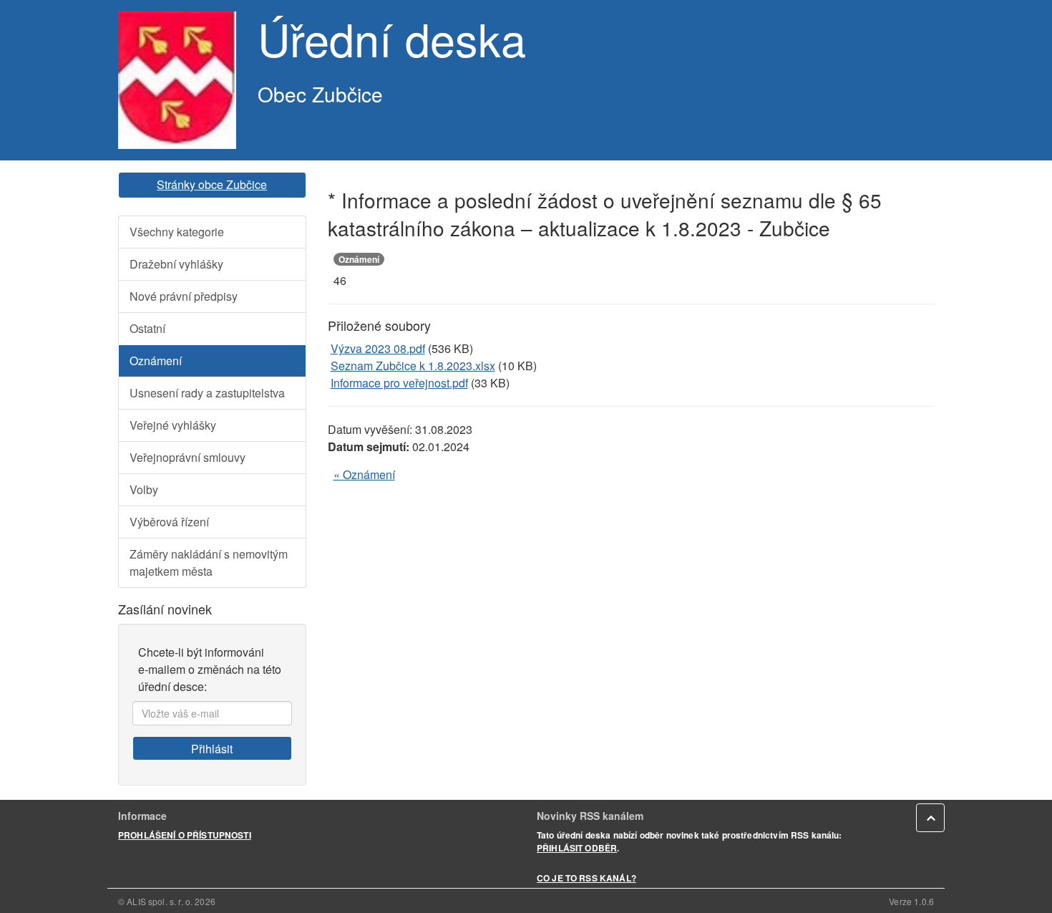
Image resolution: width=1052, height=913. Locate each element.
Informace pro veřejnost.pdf (399, 383)
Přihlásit (212, 748)
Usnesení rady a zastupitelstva (207, 393)
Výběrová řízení (169, 521)
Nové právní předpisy (184, 296)
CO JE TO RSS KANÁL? (586, 877)
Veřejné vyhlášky (173, 425)
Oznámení (156, 360)
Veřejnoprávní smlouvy (187, 457)
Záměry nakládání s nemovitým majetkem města (209, 562)
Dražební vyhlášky (176, 264)
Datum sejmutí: (368, 446)
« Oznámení (364, 474)
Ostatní (147, 328)
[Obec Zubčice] (177, 80)
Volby (144, 489)
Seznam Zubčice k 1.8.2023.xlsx (413, 365)
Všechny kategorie (177, 231)
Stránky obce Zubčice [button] (212, 184)
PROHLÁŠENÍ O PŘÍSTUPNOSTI (184, 835)
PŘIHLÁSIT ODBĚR (577, 847)
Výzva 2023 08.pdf (378, 348)
